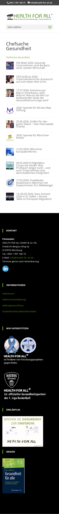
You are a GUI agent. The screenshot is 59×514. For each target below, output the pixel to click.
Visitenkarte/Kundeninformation (19, 311)
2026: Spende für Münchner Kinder (32, 137)
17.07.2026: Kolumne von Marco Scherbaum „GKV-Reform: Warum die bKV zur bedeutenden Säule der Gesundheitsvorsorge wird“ (32, 95)
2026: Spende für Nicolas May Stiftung (33, 109)
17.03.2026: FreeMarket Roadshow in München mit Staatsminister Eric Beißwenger (34, 183)
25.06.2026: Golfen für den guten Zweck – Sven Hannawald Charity (34, 124)
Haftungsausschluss (13, 305)
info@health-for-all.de (22, 257)
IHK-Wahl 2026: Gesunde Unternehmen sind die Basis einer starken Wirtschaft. (33, 65)
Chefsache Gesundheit (18, 57)
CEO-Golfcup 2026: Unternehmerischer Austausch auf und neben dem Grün (34, 79)
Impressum (8, 293)
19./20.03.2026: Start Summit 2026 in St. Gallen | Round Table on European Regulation (34, 196)
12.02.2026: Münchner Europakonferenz (29, 150)
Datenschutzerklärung (14, 299)
